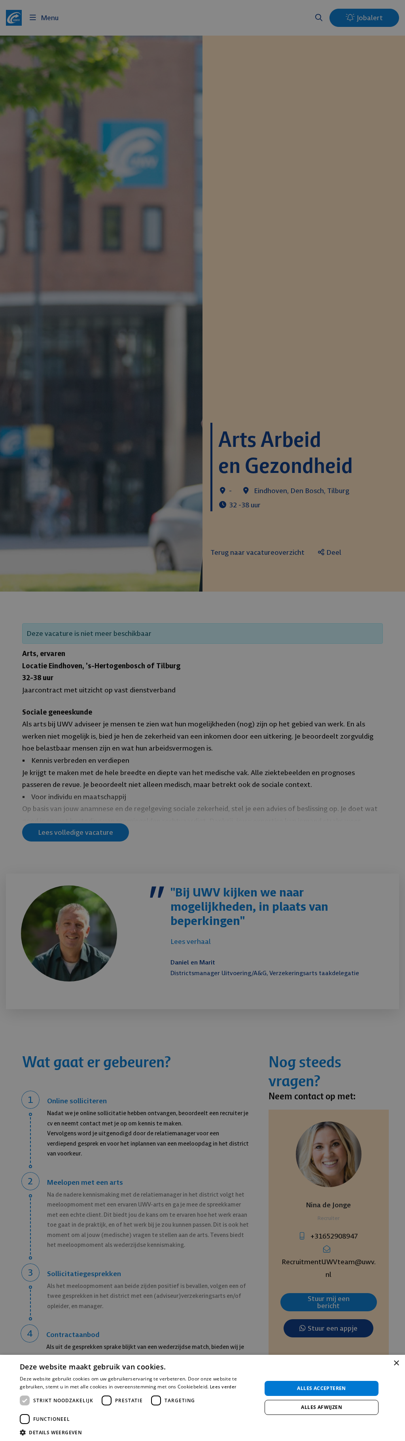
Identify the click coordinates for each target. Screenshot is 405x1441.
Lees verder (223, 1387)
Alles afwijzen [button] (321, 1407)
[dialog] (202, 720)
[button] (137, 1431)
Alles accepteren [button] (321, 1388)
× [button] (396, 1363)
